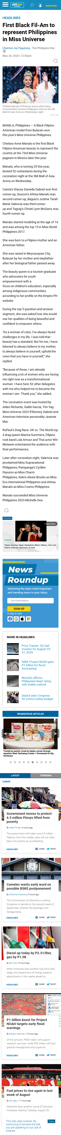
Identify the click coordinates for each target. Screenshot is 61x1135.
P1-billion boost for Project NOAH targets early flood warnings (27, 1024)
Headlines (11, 18)
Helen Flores (15, 828)
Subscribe (51, 5)
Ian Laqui (13, 1101)
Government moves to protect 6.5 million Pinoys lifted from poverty (29, 818)
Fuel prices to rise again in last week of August (30, 1093)
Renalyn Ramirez (17, 1034)
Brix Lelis (13, 963)
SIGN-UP (19, 608)
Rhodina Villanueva (18, 894)
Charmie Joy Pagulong (16, 48)
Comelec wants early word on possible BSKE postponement (29, 886)
